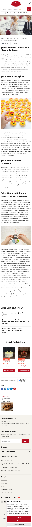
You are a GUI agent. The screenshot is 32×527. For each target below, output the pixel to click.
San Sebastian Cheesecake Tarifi (9, 467)
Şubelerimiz (4, 480)
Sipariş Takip (4, 483)
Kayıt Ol (25, 441)
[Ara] (29, 9)
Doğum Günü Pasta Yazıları (8, 461)
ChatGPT (6, 43)
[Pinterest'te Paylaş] (14, 389)
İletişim (3, 486)
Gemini (15, 43)
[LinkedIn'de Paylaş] (11, 389)
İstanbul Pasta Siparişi (6, 489)
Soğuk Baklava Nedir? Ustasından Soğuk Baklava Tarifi (15, 464)
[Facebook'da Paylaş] (2, 389)
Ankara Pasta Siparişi (6, 493)
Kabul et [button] (19, 517)
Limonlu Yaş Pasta (8, 366)
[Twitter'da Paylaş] (8, 389)
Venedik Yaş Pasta (23, 366)
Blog (5, 515)
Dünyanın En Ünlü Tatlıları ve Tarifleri (10, 470)
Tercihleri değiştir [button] (19, 524)
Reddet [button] (19, 521)
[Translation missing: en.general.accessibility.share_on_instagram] (5, 389)
